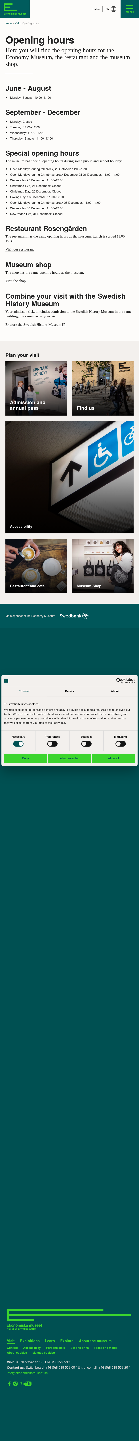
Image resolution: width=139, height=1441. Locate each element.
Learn (50, 1340)
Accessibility (32, 1348)
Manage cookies (43, 1352)
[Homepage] (15, 9)
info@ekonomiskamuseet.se (27, 1372)
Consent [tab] (24, 691)
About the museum (95, 1340)
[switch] (52, 744)
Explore (66, 1340)
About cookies (17, 1352)
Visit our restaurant (19, 249)
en (107, 9)
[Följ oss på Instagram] (15, 1383)
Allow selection (69, 758)
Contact (12, 1348)
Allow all (113, 758)
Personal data (55, 1348)
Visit (17, 23)
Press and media (105, 1348)
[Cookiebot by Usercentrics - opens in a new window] (119, 680)
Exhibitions (30, 1340)
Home (8, 23)
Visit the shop (15, 281)
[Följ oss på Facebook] (9, 1383)
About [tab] (115, 691)
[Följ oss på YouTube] (25, 1383)
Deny (25, 758)
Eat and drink (80, 1348)
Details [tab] (69, 691)
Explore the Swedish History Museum (33, 324)
